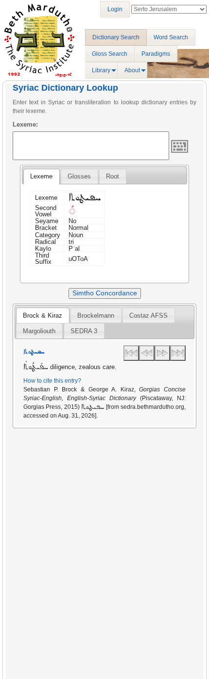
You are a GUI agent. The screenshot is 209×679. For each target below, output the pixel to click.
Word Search (171, 37)
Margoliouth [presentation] (39, 331)
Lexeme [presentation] (41, 176)
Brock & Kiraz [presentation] (42, 315)
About (132, 70)
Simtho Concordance (104, 293)
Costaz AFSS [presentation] (148, 315)
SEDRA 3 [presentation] (83, 331)
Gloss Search (109, 53)
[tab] (41, 176)
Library (101, 70)
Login (114, 9)
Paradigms (155, 53)
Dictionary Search (115, 37)
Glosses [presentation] (79, 176)
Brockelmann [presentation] (95, 315)
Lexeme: (25, 124)
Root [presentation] (112, 176)
